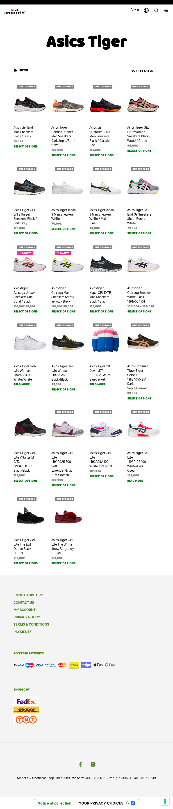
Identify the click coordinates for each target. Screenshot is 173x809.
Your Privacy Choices (101, 803)
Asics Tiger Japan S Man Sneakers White (63, 214)
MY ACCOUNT (25, 610)
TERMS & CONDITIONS (31, 624)
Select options (26, 146)
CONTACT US (24, 602)
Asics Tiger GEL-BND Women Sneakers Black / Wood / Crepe (138, 134)
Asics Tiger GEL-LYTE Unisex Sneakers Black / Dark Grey (25, 216)
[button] (135, 10)
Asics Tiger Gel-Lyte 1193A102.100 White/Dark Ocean (138, 461)
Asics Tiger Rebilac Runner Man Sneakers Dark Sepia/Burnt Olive (63, 136)
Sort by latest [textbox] (143, 71)
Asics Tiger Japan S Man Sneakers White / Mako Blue (101, 216)
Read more (22, 384)
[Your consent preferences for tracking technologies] (165, 801)
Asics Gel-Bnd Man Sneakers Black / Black (23, 131)
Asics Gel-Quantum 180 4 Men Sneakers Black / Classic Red (100, 136)
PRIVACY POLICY (27, 617)
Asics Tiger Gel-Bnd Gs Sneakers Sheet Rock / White (139, 216)
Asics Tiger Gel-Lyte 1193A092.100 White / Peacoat (100, 459)
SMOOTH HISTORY (28, 595)
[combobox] (136, 71)
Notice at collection (54, 803)
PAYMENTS (23, 632)
